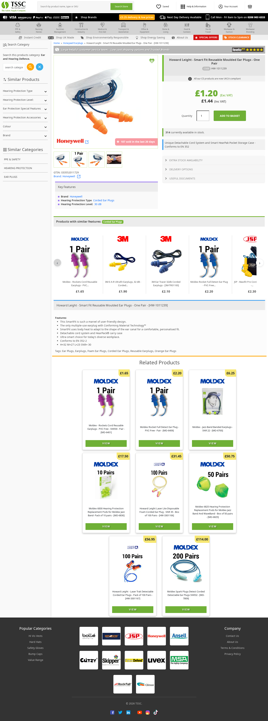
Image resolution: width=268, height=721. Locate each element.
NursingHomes (38, 30)
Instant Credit (32, 37)
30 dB (97, 204)
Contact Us (232, 636)
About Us (182, 37)
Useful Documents (182, 178)
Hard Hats (35, 642)
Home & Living (165, 30)
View (106, 443)
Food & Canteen (187, 30)
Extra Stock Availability (186, 160)
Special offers (208, 37)
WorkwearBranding (250, 30)
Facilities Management (60, 30)
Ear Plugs (10, 177)
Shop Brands (89, 17)
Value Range (35, 660)
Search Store (121, 6)
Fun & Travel (208, 30)
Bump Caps (35, 654)
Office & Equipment (144, 30)
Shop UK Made (64, 37)
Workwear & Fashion (229, 30)
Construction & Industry (81, 30)
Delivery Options (181, 169)
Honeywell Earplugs (73, 43)
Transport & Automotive (123, 30)
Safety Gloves (35, 648)
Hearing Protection (18, 168)
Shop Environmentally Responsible (107, 37)
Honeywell (76, 196)
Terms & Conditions (232, 648)
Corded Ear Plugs (103, 200)
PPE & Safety (17, 30)
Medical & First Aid (102, 30)
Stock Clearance (238, 37)
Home (57, 43)
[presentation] (74, 6)
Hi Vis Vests (35, 636)
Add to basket (233, 115)
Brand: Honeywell (64, 176)
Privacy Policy (232, 654)
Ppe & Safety (12, 159)
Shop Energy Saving (152, 37)
